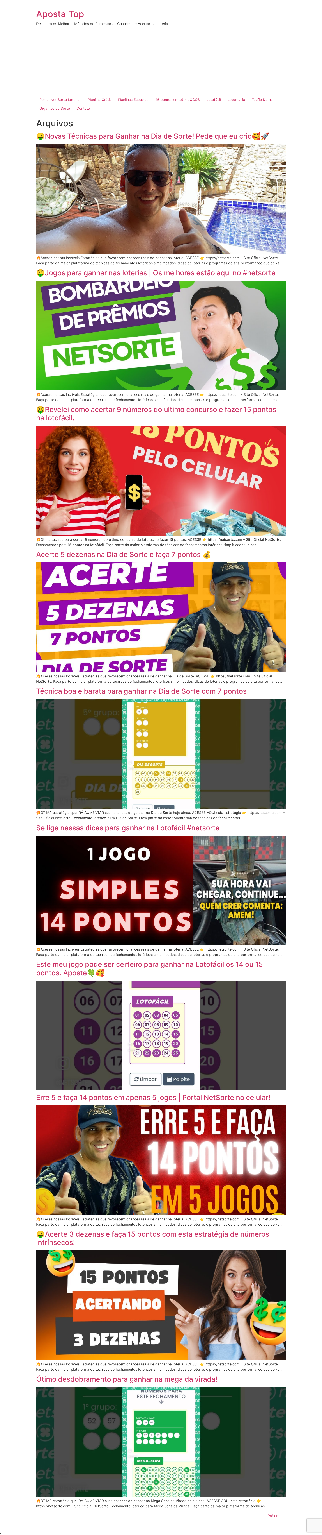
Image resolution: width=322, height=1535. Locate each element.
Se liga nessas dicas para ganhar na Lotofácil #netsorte (128, 828)
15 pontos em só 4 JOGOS (178, 99)
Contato (83, 108)
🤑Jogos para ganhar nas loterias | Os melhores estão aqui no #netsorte (156, 273)
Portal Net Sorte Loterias (60, 99)
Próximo (277, 1516)
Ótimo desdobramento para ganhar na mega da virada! (126, 1379)
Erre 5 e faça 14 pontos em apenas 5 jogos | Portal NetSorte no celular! (153, 1097)
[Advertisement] (161, 62)
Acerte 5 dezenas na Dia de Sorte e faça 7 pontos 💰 (123, 554)
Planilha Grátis (99, 99)
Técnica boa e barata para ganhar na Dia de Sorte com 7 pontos (141, 691)
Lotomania (236, 99)
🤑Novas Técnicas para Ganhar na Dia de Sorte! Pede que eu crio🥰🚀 (152, 136)
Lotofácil (213, 99)
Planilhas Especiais (133, 99)
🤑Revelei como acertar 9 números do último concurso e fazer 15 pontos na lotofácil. (156, 413)
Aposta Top (60, 14)
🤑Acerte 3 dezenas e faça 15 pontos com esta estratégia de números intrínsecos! (152, 1238)
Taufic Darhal (263, 99)
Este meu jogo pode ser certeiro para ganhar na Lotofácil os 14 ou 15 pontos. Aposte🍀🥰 (149, 968)
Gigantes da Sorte (54, 108)
